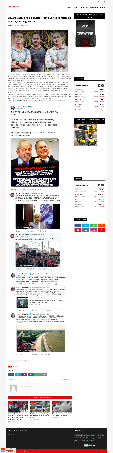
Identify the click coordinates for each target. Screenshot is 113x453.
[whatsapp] (93, 225)
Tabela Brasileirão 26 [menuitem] (97, 7)
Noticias (17, 14)
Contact (103, 451)
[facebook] (95, 2)
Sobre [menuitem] (75, 7)
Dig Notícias (13, 7)
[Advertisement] (87, 63)
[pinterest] (104, 2)
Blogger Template (19, 451)
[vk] (85, 230)
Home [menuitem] (69, 7)
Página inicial (11, 14)
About (97, 451)
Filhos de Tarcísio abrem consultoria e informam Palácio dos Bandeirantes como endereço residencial (18, 416)
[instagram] (101, 2)
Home (93, 451)
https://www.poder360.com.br (21, 361)
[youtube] (101, 230)
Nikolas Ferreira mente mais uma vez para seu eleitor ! (60, 414)
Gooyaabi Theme (37, 451)
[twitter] (98, 2)
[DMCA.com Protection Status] (89, 446)
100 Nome (12, 25)
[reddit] (101, 225)
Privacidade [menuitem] (84, 7)
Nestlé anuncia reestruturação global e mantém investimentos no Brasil (40, 415)
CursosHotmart (12, 434)
